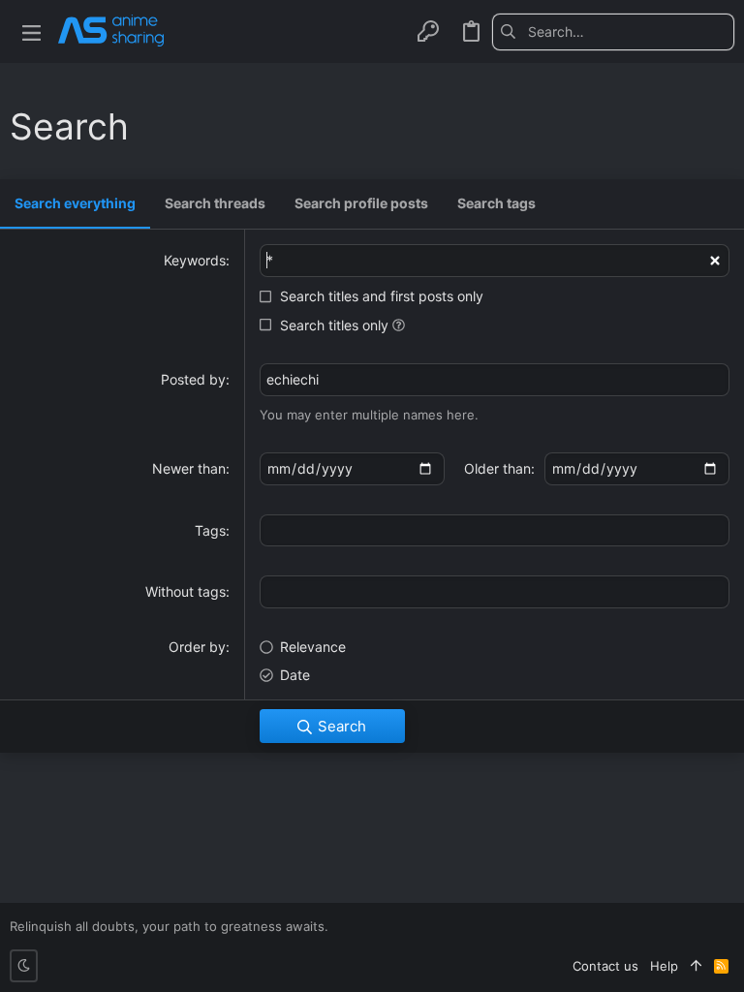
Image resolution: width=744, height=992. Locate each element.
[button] (31, 31)
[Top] (696, 965)
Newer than (189, 468)
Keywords (195, 260)
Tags (210, 530)
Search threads (215, 203)
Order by (197, 646)
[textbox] (494, 530)
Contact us (605, 966)
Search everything (75, 203)
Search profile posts (361, 203)
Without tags (185, 591)
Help (664, 966)
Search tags (496, 203)
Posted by (193, 379)
